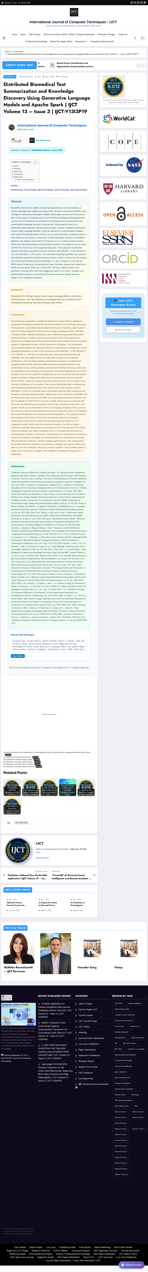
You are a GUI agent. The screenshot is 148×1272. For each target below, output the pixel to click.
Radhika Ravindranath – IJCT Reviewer (18, 969)
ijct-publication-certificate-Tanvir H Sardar (18, 764)
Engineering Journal (121, 1032)
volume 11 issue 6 (121, 1140)
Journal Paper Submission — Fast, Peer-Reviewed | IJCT (73, 1260)
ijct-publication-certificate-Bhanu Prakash (18, 762)
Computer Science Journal (124, 1020)
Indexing (83, 1032)
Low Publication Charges (123, 1060)
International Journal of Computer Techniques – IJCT (73, 22)
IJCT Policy (84, 1026)
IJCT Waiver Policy (128, 1254)
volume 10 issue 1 (138, 1117)
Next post (56, 871)
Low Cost (51, 1247)
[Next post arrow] (94, 875)
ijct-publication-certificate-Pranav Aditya (17, 759)
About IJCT (89, 1257)
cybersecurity (134, 1026)
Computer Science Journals (102, 41)
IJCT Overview (105, 1257)
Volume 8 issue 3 (120, 1112)
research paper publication (124, 1089)
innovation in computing (136, 1049)
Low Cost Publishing (126, 1257)
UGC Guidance (86, 1072)
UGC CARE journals (122, 1106)
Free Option (85, 1247)
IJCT (39, 76)
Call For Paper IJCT (88, 1009)
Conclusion (18, 174)
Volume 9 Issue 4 (120, 1117)
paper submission (121, 1072)
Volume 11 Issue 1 (121, 1129)
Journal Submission (130, 1250)
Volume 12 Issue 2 (121, 1151)
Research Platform (41, 1250)
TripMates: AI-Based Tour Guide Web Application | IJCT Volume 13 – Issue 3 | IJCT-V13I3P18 (27, 877)
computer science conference (125, 1015)
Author (16, 166)
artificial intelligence (135, 1003)
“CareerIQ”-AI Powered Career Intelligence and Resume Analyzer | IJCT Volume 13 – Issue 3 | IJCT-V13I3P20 (71, 877)
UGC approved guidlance (123, 1100)
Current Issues (10, 76)
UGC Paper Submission (68, 1257)
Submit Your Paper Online (61, 41)
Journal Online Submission (91, 1038)
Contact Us (122, 34)
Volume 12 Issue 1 (121, 1146)
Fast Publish (20, 1247)
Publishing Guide (67, 1247)
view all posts (42, 858)
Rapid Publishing (102, 1247)
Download (8, 755)
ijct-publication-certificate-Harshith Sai (17, 757)
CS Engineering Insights (40, 1254)
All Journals (80, 41)
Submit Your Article (88, 1067)
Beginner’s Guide (45, 1257)
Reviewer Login (123, 329)
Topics (23, 34)
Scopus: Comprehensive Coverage (73, 1254)
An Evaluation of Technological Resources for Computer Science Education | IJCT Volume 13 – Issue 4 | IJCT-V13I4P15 (80, 904)
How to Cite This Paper (25, 179)
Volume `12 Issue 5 (121, 1174)
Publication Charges (106, 34)
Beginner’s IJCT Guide (17, 1250)
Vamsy (118, 967)
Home (14, 34)
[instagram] (141, 2)
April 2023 (118, 1003)
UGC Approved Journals (105, 1250)
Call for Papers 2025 (122, 1009)
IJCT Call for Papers (129, 1043)
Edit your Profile (78, 849)
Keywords (18, 171)
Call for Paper (35, 34)
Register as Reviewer (123, 322)
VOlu (136, 1106)
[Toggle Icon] (4, 38)
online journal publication (123, 1066)
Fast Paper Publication (104, 1254)
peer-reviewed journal (122, 1077)
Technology (135, 1095)
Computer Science (81, 1250)
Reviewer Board (86, 1061)
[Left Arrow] (138, 66)
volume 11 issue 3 (138, 1129)
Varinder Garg (87, 967)
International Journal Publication (125, 1055)
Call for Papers (61, 1250)
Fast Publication (27, 76)
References (18, 177)
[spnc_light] (143, 38)
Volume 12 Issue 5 (121, 1169)
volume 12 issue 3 (121, 1157)
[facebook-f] (131, 2)
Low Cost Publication (89, 1044)
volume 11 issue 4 (121, 1134)
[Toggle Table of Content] (34, 162)
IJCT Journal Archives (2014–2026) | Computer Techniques (69, 34)
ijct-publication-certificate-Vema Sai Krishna (18, 766)
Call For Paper (85, 1003)
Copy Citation (18, 656)
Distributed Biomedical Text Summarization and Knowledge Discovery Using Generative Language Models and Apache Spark (46, 752)
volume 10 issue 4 (121, 1123)
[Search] (135, 38)
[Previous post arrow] (4, 875)
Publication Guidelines (89, 1055)
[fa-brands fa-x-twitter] (135, 2)
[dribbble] (138, 2)
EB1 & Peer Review (123, 1247)
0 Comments (63, 76)
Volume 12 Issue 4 (121, 1163)
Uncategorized (86, 1078)
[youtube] (144, 2)
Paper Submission (87, 1049)
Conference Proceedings (36, 41)
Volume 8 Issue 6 (138, 1112)
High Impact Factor (137, 1037)
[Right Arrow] (143, 66)
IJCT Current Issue (88, 1021)
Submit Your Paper (133, 1265)
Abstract (17, 169)
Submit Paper (36, 1247)
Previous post (41, 871)
